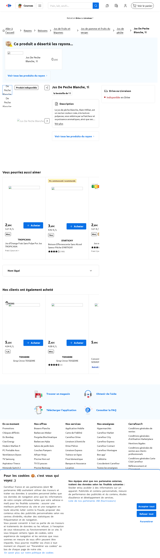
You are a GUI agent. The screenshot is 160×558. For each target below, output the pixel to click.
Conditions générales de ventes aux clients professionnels (140, 450)
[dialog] (80, 514)
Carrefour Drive (73, 437)
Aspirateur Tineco (11, 463)
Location (69, 467)
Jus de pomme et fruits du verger (95, 30)
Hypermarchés (104, 428)
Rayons (28, 30)
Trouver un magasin (58, 393)
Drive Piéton (71, 445)
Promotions (8, 428)
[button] (39, 6)
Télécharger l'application (61, 410)
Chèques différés (10, 432)
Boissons (43, 30)
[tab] (7, 90)
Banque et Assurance (75, 463)
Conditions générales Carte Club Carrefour (141, 460)
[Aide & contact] (107, 6)
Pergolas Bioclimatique (45, 437)
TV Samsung (8, 459)
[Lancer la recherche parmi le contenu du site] (96, 6)
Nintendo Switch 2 (11, 467)
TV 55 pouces (40, 463)
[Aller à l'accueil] (9, 6)
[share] (47, 87)
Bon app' (101, 454)
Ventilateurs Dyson (11, 454)
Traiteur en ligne (73, 454)
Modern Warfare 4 (11, 445)
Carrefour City (104, 437)
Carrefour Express (105, 441)
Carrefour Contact (106, 445)
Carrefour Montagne (107, 450)
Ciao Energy (8, 441)
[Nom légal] (91, 270)
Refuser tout (147, 513)
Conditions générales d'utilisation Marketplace (140, 437)
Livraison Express (73, 450)
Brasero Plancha (42, 428)
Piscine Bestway (42, 467)
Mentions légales (136, 443)
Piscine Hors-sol (42, 459)
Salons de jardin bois (44, 445)
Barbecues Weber (42, 432)
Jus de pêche (120, 30)
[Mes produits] (116, 6)
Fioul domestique (74, 459)
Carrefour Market (105, 432)
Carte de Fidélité (73, 432)
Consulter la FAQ (106, 410)
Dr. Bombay (8, 437)
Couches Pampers (43, 450)
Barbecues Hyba (42, 441)
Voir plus (59, 123)
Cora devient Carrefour (108, 463)
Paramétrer (146, 521)
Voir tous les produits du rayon (26, 75)
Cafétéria (101, 459)
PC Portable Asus (10, 450)
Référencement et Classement (137, 467)
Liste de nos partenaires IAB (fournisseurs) (92, 500)
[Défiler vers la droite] (47, 120)
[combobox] (73, 6)
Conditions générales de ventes (140, 430)
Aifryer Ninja (40, 454)
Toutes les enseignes (107, 467)
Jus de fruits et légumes (62, 30)
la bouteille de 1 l (62, 93)
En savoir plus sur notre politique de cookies (28, 552)
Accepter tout (146, 506)
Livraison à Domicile (75, 441)
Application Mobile (74, 428)
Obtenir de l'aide (106, 393)
